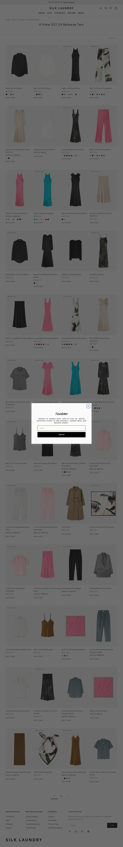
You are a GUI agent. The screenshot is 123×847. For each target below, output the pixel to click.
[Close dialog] (88, 406)
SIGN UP (62, 434)
